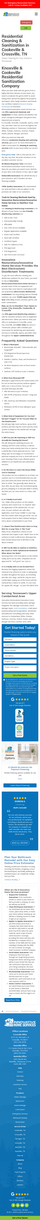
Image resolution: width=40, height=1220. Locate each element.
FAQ (20, 1088)
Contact (20, 1072)
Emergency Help (8, 154)
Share (20, 779)
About (20, 1164)
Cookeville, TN (20, 1130)
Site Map (25, 1210)
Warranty (20, 1076)
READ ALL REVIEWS (20, 843)
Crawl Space (20, 1109)
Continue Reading (11, 879)
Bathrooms (20, 1101)
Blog (20, 1168)
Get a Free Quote (20, 1218)
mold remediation (20, 608)
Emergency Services (20, 1114)
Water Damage (20, 1097)
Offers (20, 1176)
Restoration (20, 1122)
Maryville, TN (20, 1147)
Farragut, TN (20, 1139)
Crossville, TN (20, 1134)
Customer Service (20, 1084)
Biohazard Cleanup (20, 1118)
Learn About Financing (20, 785)
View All (20, 1155)
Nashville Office (20, 1056)
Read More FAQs (13, 1000)
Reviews (20, 1180)
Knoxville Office (20, 1045)
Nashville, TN (20, 1151)
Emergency (26, 22)
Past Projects (20, 1172)
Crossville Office (20, 1034)
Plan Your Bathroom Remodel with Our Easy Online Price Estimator (19, 860)
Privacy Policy (16, 694)
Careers (20, 1185)
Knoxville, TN (20, 1143)
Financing (20, 1080)
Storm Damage (20, 1105)
